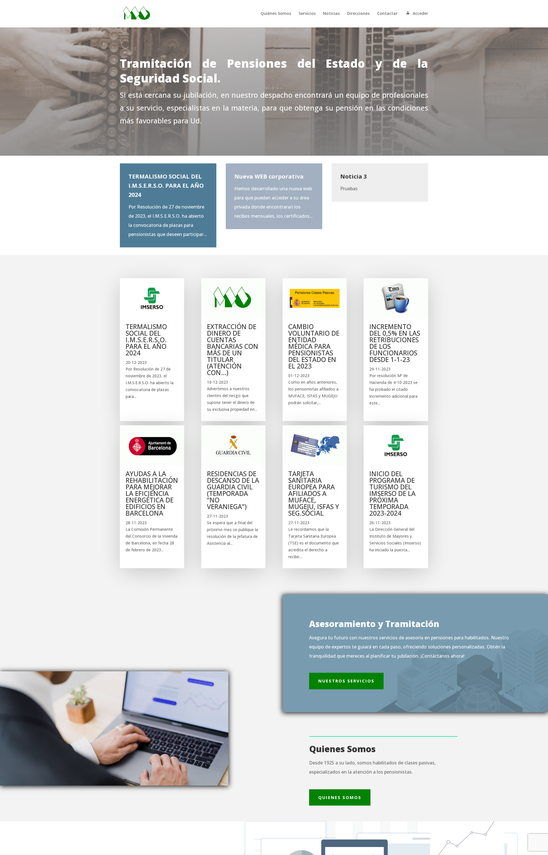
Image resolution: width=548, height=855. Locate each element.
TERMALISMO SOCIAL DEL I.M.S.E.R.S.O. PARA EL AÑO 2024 (146, 339)
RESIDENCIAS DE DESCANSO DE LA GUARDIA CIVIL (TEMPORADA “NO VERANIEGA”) (233, 490)
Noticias (331, 13)
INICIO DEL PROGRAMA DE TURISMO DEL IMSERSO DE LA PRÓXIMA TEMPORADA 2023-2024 (392, 493)
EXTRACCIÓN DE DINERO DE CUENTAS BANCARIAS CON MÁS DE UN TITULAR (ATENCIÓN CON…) (232, 349)
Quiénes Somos (276, 13)
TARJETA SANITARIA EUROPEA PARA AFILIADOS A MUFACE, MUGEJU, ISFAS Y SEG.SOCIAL (313, 493)
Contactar (387, 13)
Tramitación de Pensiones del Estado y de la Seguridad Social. (274, 71)
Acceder (420, 13)
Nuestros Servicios (346, 681)
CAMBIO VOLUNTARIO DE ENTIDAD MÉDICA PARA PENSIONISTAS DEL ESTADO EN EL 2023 (313, 346)
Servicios (307, 13)
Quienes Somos (339, 797)
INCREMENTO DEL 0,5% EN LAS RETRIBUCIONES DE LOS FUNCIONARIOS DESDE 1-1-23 (394, 343)
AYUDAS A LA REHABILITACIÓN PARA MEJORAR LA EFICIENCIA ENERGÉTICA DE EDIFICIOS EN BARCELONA (152, 493)
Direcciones (358, 13)
